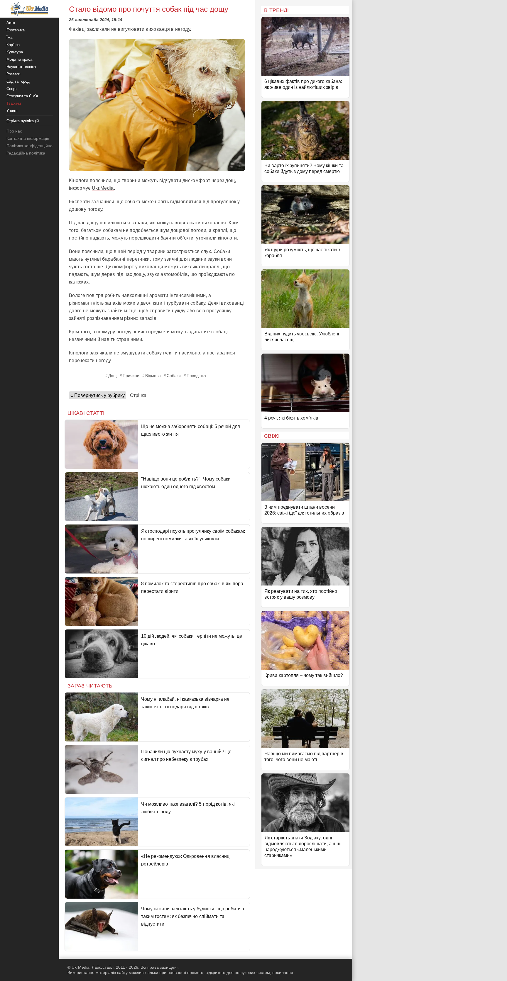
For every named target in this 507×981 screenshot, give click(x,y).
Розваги (13, 74)
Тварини (13, 103)
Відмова (153, 375)
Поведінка (196, 375)
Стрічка (138, 395)
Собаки (174, 375)
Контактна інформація (27, 138)
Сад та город (18, 81)
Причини (131, 375)
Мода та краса (19, 59)
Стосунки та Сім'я (22, 96)
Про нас (14, 131)
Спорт (11, 88)
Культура (14, 52)
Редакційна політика (25, 153)
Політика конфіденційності (31, 145)
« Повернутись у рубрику (97, 395)
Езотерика (15, 30)
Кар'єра (13, 45)
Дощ (112, 375)
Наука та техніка (21, 67)
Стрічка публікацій (22, 121)
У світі (12, 110)
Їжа (9, 37)
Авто (10, 23)
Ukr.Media (103, 188)
